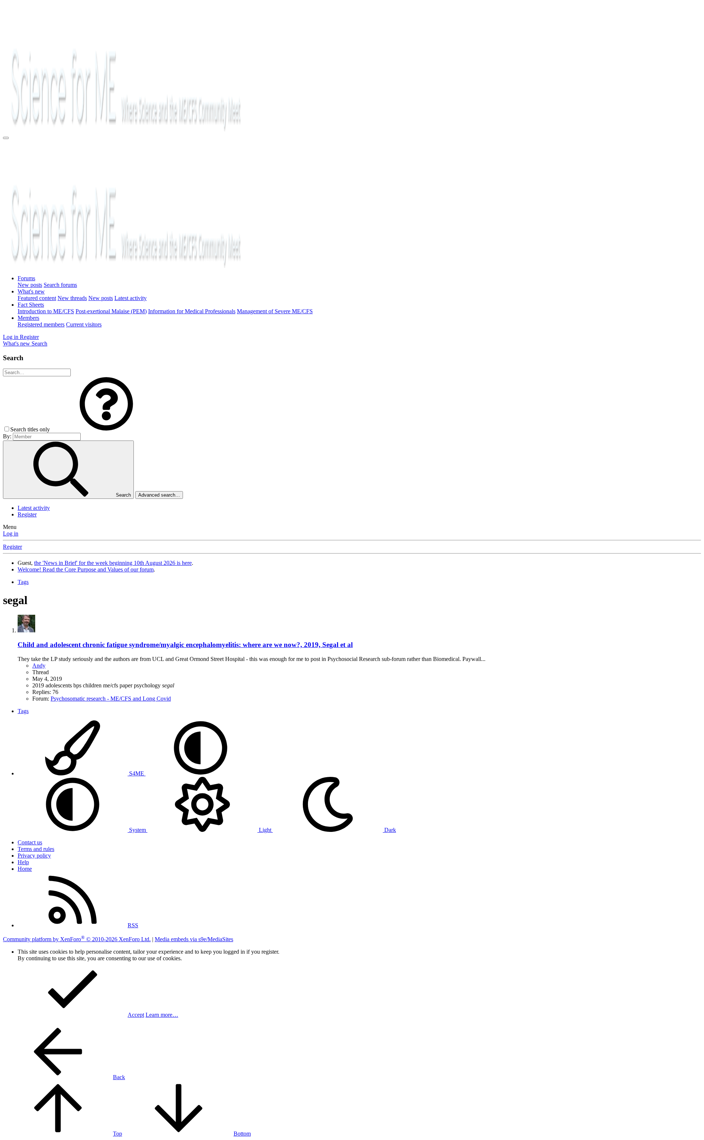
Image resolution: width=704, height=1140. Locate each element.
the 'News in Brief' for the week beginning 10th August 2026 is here (113, 563)
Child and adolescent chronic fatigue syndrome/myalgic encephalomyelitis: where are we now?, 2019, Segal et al (185, 644)
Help (23, 862)
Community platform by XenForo (77, 939)
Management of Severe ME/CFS (275, 311)
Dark (389, 830)
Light (265, 830)
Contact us (30, 842)
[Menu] (6, 138)
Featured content (37, 298)
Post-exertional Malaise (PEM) (111, 311)
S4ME (137, 773)
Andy (38, 665)
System (137, 830)
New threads (72, 298)
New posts (30, 285)
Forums (26, 278)
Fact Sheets (31, 305)
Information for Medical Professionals (191, 311)
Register (27, 514)
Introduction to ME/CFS (46, 311)
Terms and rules (36, 849)
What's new (31, 291)
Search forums (60, 285)
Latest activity (130, 298)
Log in (10, 533)
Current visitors (84, 324)
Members (28, 318)
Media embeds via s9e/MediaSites (194, 939)
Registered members (41, 324)
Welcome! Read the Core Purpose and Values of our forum (86, 569)
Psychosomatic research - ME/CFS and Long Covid (111, 698)
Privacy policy (34, 855)
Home (25, 869)
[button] (106, 429)
